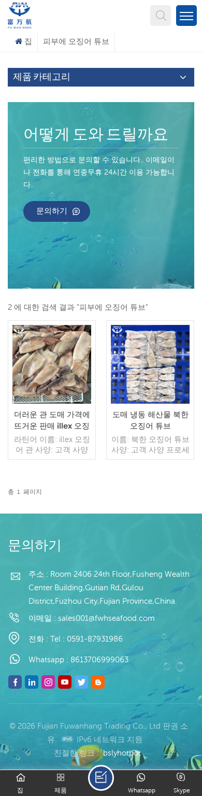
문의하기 (51, 211)
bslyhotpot (122, 752)
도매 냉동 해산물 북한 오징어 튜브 (150, 420)
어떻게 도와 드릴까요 (95, 135)
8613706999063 (99, 659)
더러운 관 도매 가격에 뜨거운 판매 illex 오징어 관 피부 (52, 420)
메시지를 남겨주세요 (101, 778)
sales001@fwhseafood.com (106, 618)
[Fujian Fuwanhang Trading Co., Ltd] (20, 14)
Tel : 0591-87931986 (86, 638)
